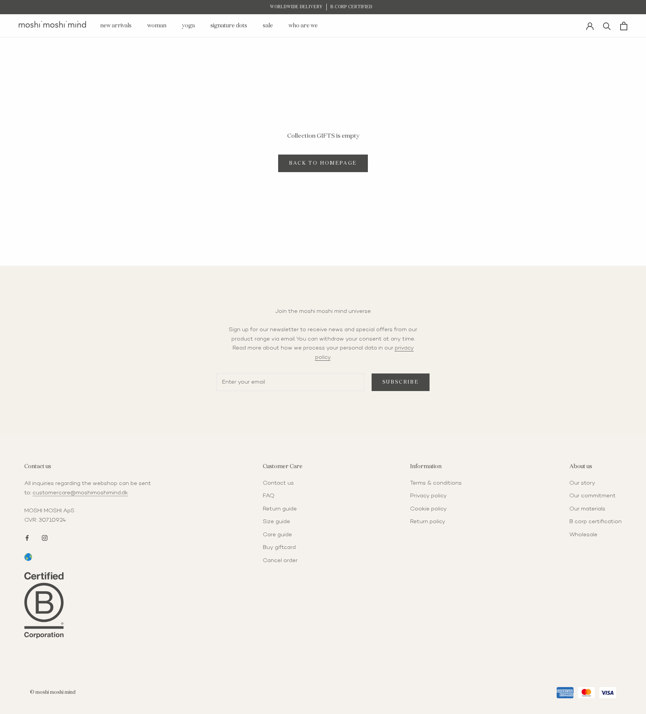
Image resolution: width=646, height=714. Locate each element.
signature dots (228, 25)
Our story (582, 483)
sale (268, 25)
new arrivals (116, 25)
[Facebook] (27, 537)
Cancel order (280, 561)
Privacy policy (428, 496)
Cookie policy (428, 509)
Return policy (427, 522)
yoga (188, 25)
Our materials (587, 509)
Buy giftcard (279, 547)
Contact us (278, 483)
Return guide (280, 509)
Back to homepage (323, 163)
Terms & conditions (436, 483)
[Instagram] (44, 537)
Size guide (276, 522)
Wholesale (583, 535)
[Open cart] (623, 26)
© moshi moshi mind (53, 692)
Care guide (277, 535)
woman (156, 25)
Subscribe (400, 382)
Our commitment (592, 496)
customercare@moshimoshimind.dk (80, 493)
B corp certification (595, 522)
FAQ (268, 496)
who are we (303, 25)
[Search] (607, 26)
